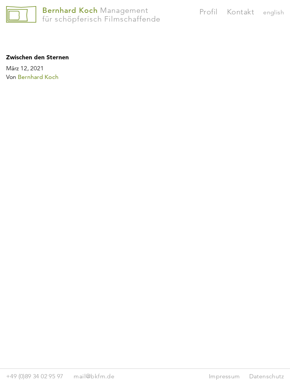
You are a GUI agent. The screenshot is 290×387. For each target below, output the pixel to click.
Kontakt (241, 11)
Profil (208, 11)
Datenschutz (266, 376)
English (273, 12)
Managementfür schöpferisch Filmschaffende (101, 14)
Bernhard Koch (38, 76)
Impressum (224, 376)
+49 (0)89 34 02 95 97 (34, 376)
